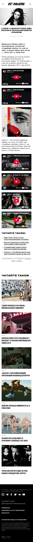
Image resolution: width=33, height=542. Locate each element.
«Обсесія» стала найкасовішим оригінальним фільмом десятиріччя (16, 374)
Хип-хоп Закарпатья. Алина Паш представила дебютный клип (16, 243)
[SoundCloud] (19, 494)
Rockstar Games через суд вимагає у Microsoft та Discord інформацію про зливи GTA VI (16, 340)
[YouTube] (23, 494)
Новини (4, 335)
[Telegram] (7, 494)
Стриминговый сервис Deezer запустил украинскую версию (15, 248)
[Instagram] (3, 494)
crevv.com (8, 536)
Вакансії (5, 513)
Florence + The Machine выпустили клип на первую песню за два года (17, 253)
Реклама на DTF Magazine (13, 510)
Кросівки (4, 435)
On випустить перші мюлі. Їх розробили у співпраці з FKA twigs (15, 439)
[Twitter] (15, 494)
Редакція (6, 507)
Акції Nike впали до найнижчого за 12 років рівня (16, 406)
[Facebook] (11, 494)
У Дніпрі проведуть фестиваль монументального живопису (13, 306)
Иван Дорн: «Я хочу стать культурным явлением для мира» (16, 238)
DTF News (20, 36)
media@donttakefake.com (13, 503)
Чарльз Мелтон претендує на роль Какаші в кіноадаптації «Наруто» (15, 472)
